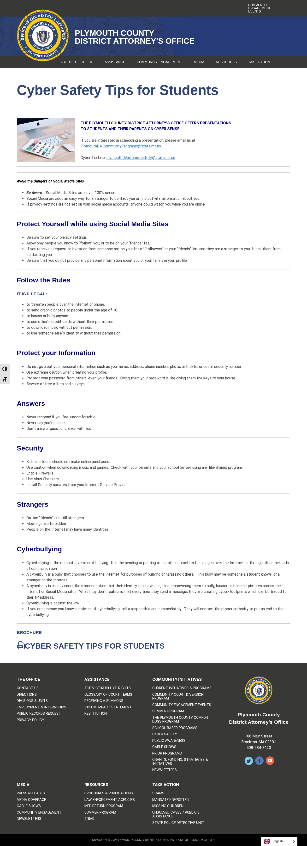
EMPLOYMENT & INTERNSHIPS (41, 707)
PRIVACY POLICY (30, 720)
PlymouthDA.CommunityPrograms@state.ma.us (121, 146)
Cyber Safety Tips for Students (95, 646)
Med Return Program (103, 806)
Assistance (115, 62)
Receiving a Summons (103, 701)
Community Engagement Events (259, 8)
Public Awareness (168, 741)
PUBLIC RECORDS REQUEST (39, 714)
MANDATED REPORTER (170, 800)
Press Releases (31, 793)
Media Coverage (31, 800)
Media (199, 62)
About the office (76, 62)
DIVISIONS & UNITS (32, 701)
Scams (158, 793)
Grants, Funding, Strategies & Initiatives (180, 762)
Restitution (95, 714)
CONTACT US (28, 688)
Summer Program (168, 711)
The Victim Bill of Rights (107, 688)
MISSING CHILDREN (167, 806)
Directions (27, 695)
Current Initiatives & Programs (182, 688)
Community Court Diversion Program (178, 696)
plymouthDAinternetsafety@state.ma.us (140, 157)
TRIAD (89, 819)
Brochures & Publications (108, 793)
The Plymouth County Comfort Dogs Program (181, 720)
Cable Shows (164, 747)
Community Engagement (159, 62)
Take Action (259, 62)
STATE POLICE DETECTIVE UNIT (178, 823)
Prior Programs (167, 753)
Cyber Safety (164, 734)
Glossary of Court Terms (108, 695)
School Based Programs (174, 728)
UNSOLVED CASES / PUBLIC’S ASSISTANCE (176, 814)
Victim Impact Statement (108, 707)
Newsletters (164, 770)
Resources (226, 62)
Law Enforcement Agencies (109, 800)
